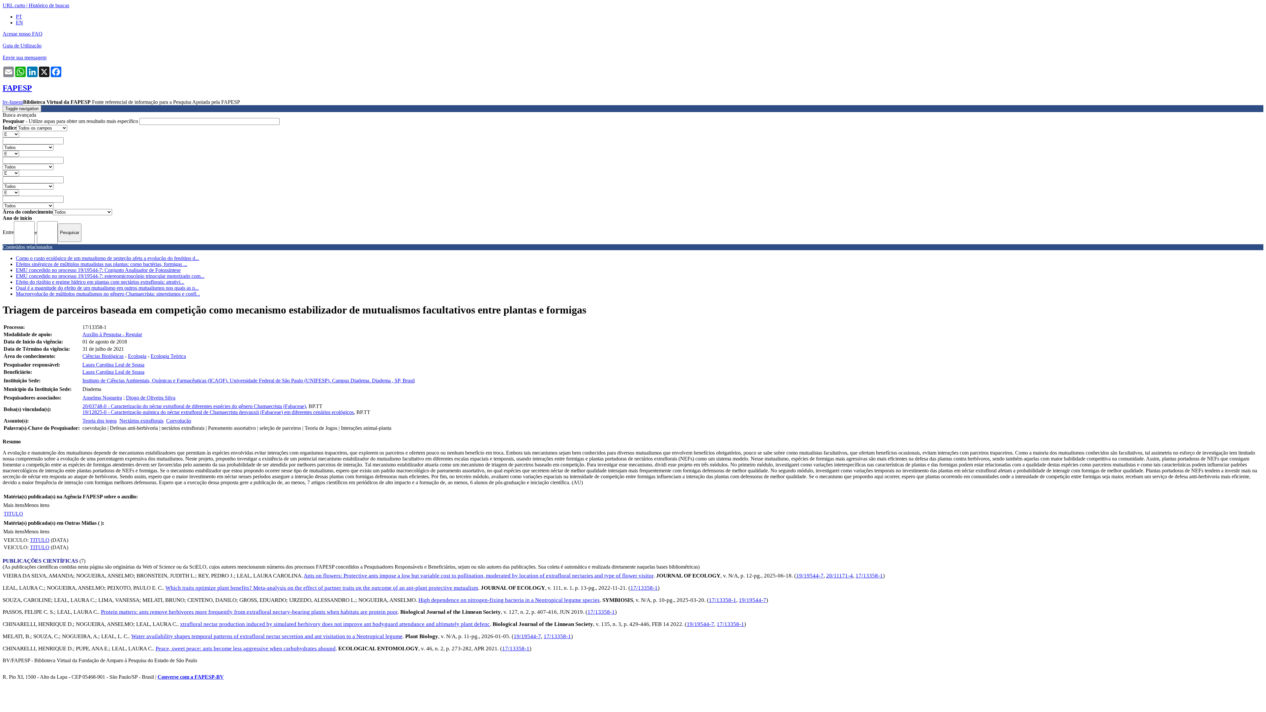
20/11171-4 (839, 576)
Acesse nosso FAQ (23, 34)
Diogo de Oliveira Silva (150, 397)
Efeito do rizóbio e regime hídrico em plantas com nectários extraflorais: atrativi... (100, 282)
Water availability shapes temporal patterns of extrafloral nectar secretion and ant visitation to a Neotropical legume (267, 636)
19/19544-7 (810, 576)
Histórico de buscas (49, 5)
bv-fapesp (13, 102)
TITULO (13, 514)
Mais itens (13, 505)
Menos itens (36, 505)
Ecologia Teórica (168, 356)
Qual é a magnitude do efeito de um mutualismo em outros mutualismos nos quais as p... (107, 288)
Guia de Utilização (22, 45)
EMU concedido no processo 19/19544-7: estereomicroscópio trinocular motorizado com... (110, 276)
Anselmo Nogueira (102, 397)
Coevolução (178, 421)
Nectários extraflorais (141, 421)
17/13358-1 (869, 576)
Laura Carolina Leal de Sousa (113, 365)
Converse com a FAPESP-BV (191, 677)
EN (19, 22)
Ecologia (137, 356)
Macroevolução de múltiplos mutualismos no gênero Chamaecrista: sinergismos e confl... (108, 294)
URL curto (14, 5)
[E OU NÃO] (11, 134)
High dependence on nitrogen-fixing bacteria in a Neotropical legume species (509, 600)
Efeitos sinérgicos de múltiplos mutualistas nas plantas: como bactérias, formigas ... (101, 264)
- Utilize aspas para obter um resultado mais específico (71, 121)
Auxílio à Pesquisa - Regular (112, 334)
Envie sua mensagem (24, 57)
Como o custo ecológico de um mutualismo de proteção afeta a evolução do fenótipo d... (107, 258)
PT (19, 16)
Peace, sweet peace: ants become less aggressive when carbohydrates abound (246, 648)
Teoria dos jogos (99, 421)
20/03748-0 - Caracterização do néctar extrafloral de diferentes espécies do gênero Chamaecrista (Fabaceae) (194, 406)
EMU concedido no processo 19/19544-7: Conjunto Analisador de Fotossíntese (98, 270)
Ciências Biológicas (103, 356)
